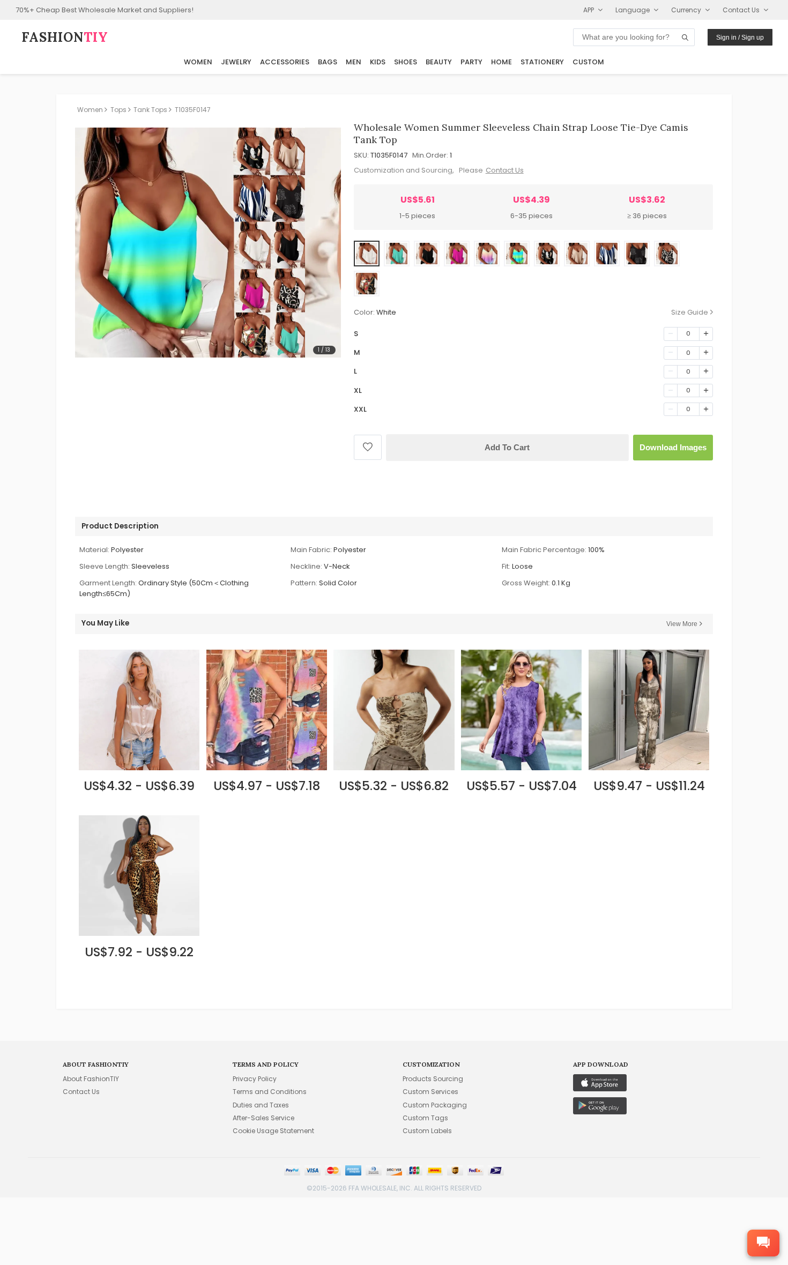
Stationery (542, 62)
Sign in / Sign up (740, 37)
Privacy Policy (255, 1078)
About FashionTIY (91, 1078)
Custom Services (430, 1091)
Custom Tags (425, 1117)
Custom (588, 62)
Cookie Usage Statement (273, 1130)
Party (471, 62)
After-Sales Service (263, 1117)
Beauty (439, 62)
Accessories (284, 62)
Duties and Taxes (261, 1105)
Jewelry (236, 62)
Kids (377, 62)
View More (681, 624)
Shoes (405, 62)
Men (353, 62)
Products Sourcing (433, 1078)
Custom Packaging (435, 1105)
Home (501, 62)
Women (198, 62)
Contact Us (505, 170)
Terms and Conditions (270, 1091)
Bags (327, 62)
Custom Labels (427, 1130)
